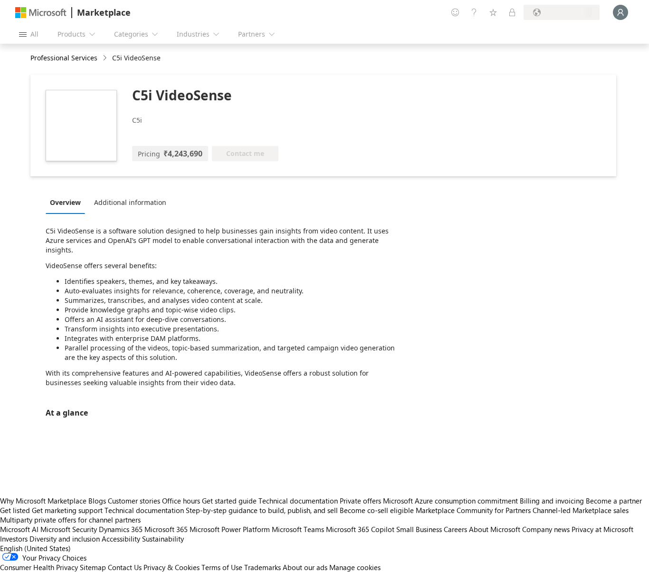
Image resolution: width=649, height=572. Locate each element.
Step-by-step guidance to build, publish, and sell (262, 510)
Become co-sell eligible (377, 510)
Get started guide (229, 500)
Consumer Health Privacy (39, 567)
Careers (455, 529)
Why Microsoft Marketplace (43, 500)
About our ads (305, 567)
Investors (14, 538)
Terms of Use (221, 567)
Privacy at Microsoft (602, 529)
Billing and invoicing (552, 500)
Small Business (419, 529)
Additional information (130, 202)
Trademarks (262, 567)
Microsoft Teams (298, 529)
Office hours (181, 500)
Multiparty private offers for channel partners (70, 519)
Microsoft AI (19, 529)
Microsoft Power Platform (230, 529)
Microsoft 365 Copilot (360, 529)
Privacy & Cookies (171, 567)
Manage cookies (355, 567)
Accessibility (121, 538)
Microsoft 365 (166, 529)
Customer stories (134, 500)
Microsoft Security (68, 529)
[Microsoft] (41, 12)
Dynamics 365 (121, 529)
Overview (65, 202)
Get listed (15, 510)
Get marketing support (67, 510)
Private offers (360, 500)
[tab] (68, 202)
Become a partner (614, 500)
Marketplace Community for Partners (473, 510)
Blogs (97, 500)
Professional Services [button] (63, 57)
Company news (546, 529)
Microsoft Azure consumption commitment (451, 500)
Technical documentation (298, 500)
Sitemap (93, 567)
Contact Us (125, 567)
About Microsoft (494, 529)
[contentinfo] (105, 58)
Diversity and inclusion (64, 538)
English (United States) (35, 548)
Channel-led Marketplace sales (581, 510)
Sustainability (163, 538)
